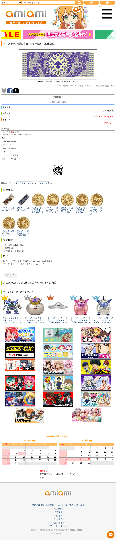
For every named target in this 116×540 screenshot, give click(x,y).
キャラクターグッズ (24, 183)
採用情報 (59, 512)
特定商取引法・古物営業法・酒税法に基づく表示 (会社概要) (58, 505)
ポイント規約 (58, 519)
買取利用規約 (58, 523)
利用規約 (59, 516)
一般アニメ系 (44, 183)
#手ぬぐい (10, 275)
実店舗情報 (59, 508)
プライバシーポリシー (58, 526)
